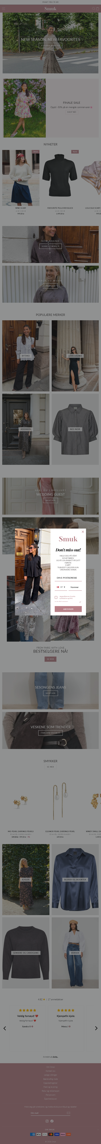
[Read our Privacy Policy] (80, 602)
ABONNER (68, 609)
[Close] (83, 532)
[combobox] (61, 587)
